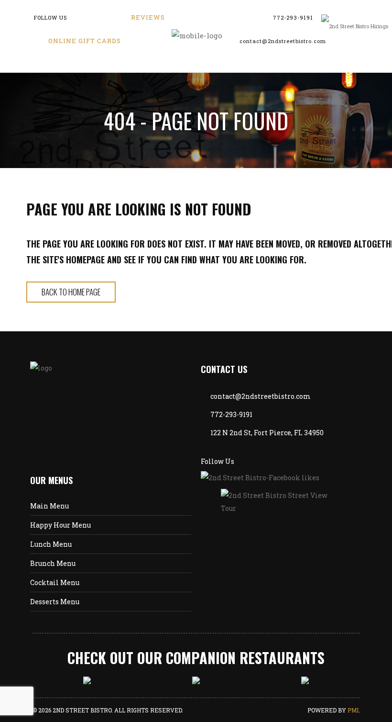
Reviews (148, 17)
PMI (353, 710)
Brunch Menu (53, 563)
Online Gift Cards (84, 40)
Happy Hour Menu (60, 525)
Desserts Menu (54, 601)
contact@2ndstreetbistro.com (283, 41)
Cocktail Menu (54, 582)
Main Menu (49, 505)
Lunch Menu (51, 544)
